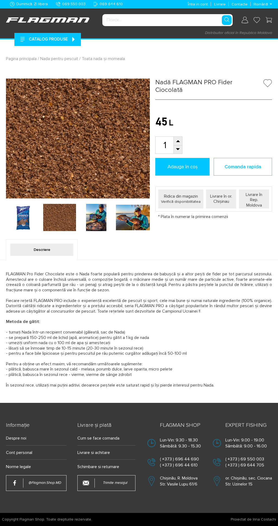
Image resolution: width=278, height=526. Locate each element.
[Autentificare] (245, 20)
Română (261, 4)
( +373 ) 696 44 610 (179, 465)
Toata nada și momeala (103, 58)
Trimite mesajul (115, 483)
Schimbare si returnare (98, 466)
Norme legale (18, 466)
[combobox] (167, 20)
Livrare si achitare (93, 452)
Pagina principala (22, 58)
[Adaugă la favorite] (267, 83)
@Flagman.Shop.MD (45, 483)
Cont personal (19, 452)
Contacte (240, 4)
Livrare (220, 4)
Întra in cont (198, 4)
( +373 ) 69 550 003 (244, 459)
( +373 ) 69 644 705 (244, 465)
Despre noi (16, 438)
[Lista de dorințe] (257, 20)
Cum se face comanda (98, 438)
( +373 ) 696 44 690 (179, 459)
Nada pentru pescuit (59, 58)
